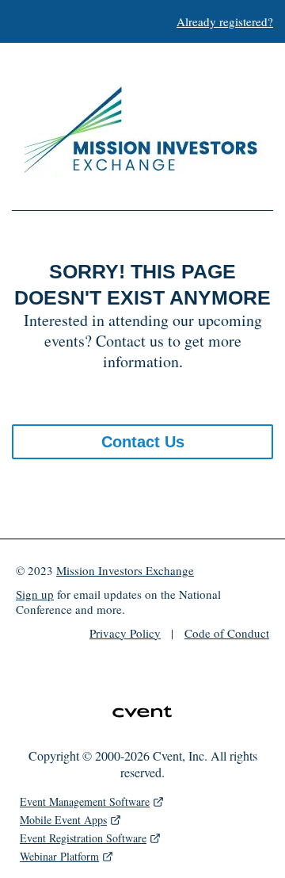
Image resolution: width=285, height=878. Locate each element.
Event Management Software (85, 801)
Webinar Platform (59, 856)
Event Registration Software (83, 837)
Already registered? (225, 21)
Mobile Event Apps (63, 819)
